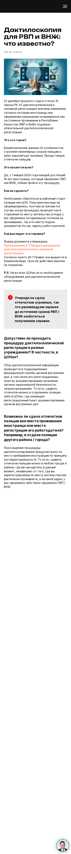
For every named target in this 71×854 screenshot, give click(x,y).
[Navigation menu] (65, 6)
